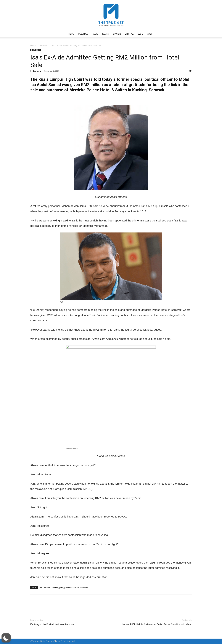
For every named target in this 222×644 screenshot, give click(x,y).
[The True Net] (111, 15)
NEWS (95, 33)
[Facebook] (161, 33)
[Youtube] (181, 33)
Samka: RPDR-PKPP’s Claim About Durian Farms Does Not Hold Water (157, 624)
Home (33, 45)
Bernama (37, 71)
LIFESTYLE (129, 33)
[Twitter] (176, 33)
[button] (188, 34)
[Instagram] (166, 33)
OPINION (117, 33)
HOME (71, 33)
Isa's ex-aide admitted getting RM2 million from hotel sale (64, 587)
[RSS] (171, 33)
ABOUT (150, 33)
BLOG (140, 33)
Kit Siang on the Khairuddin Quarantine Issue (52, 624)
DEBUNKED (83, 33)
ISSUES (105, 33)
